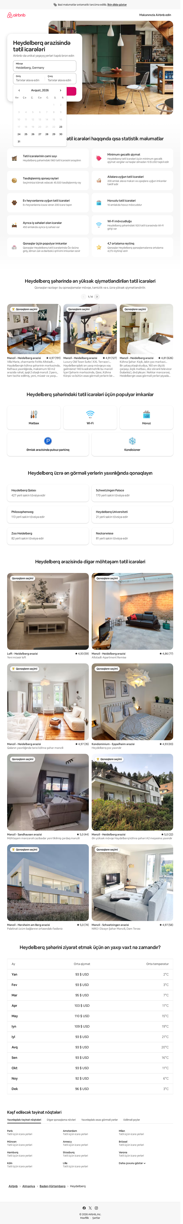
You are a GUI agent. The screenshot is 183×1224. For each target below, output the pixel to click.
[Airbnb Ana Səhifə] (16, 15)
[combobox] (44, 67)
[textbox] (29, 80)
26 (32, 134)
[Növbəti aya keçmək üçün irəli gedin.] (60, 90)
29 (53, 134)
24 (19, 134)
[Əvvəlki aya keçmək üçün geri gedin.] (19, 90)
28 (46, 134)
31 (19, 141)
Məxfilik (84, 1218)
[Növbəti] (97, 297)
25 (25, 134)
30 (60, 134)
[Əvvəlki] (83, 297)
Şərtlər (96, 1218)
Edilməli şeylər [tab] (131, 1119)
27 (39, 134)
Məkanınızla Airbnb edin (155, 15)
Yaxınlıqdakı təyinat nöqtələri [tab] (24, 1119)
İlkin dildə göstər (117, 4)
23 (60, 126)
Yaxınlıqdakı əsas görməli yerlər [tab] (99, 1119)
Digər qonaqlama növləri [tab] (61, 1119)
